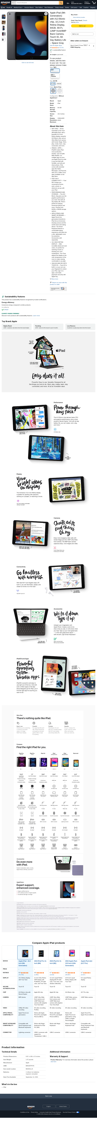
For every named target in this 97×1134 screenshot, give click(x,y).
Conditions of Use (24, 1112)
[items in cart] (94, 2)
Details (85, 20)
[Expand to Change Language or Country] (69, 3)
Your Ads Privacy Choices (69, 1112)
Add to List (75, 34)
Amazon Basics (29, 7)
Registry (92, 7)
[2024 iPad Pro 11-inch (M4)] (40, 947)
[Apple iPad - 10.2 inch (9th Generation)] (25, 947)
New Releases (49, 7)
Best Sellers (39, 7)
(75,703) (21, 974)
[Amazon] (5, 2)
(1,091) (36, 974)
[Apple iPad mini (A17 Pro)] (87, 947)
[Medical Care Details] (22, 7)
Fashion (86, 7)
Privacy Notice (34, 1112)
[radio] (3, 16)
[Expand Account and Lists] (82, 3)
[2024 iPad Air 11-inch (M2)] (56, 947)
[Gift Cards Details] (77, 7)
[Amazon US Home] (30, 1107)
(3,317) (83, 974)
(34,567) (67, 974)
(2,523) (52, 974)
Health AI (9, 7)
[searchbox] (37, 3)
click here (53, 1061)
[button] (3, 7)
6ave (77, 22)
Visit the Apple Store (56, 45)
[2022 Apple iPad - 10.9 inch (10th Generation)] (71, 947)
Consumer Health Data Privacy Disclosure (50, 1112)
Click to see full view (28, 62)
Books (67, 7)
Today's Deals (59, 7)
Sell (81, 7)
